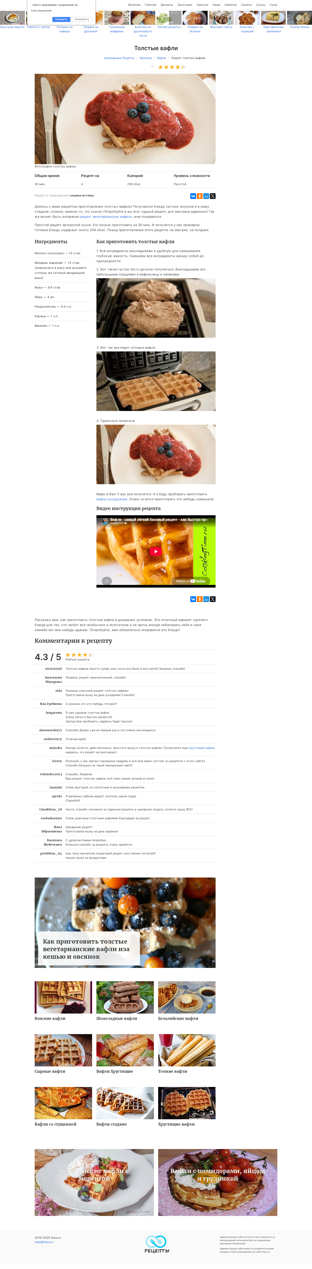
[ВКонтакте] (193, 196)
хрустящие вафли (201, 748)
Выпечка (134, 4)
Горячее (150, 4)
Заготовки (184, 4)
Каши (216, 4)
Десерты (167, 4)
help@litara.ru (44, 1242)
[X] (213, 196)
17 (152, 66)
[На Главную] (156, 1252)
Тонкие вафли (172, 1071)
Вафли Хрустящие (114, 1071)
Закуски (202, 4)
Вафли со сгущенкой (55, 1124)
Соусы (260, 4)
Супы (273, 4)
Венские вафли (50, 1018)
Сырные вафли (50, 1071)
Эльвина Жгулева (82, 195)
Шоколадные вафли (116, 1018)
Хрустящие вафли (176, 1124)
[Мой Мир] (206, 196)
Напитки (231, 4)
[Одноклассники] (200, 196)
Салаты (246, 4)
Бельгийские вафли (178, 1018)
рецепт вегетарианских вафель (106, 216)
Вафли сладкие (111, 1124)
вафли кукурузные (111, 499)
